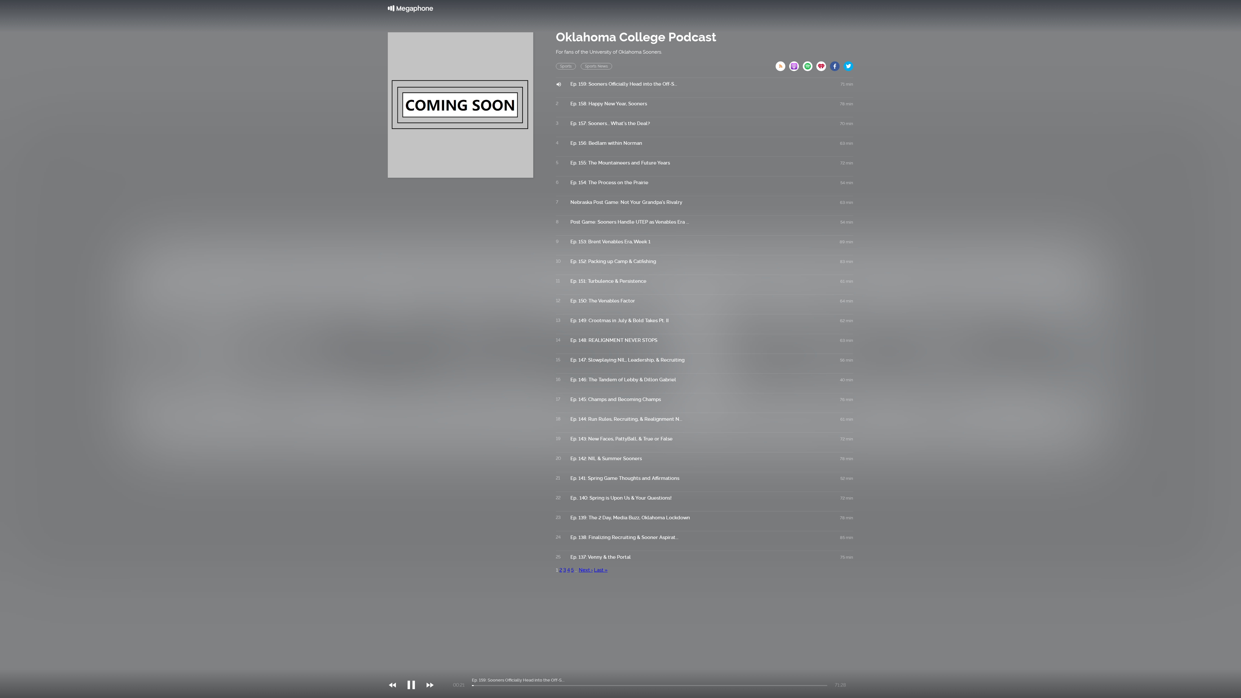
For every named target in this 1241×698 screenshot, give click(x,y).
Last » (601, 570)
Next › (586, 570)
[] (414, 672)
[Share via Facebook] (836, 64)
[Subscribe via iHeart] (823, 64)
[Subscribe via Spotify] (809, 64)
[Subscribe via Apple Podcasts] (796, 64)
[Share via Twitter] (848, 64)
